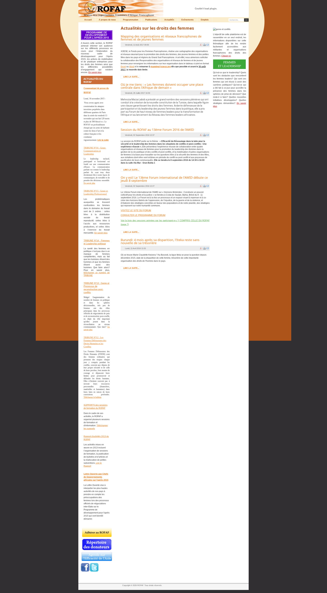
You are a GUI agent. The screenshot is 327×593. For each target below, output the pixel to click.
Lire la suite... (131, 77)
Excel (123, 66)
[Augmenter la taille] (229, 4)
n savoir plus (101, 233)
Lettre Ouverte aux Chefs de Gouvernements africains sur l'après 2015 (96, 477)
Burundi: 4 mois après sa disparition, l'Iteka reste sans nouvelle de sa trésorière (160, 241)
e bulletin (97, 397)
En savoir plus (89, 183)
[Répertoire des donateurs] (96, 549)
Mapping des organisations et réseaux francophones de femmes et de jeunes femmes (161, 37)
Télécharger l (89, 397)
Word (131, 66)
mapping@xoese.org (161, 66)
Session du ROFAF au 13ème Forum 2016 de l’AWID (157, 130)
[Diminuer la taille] (235, 4)
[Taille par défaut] (232, 4)
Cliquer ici (226, 56)
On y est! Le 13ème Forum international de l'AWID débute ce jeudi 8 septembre (164, 179)
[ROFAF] (121, 8)
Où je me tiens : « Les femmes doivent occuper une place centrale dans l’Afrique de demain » (162, 86)
